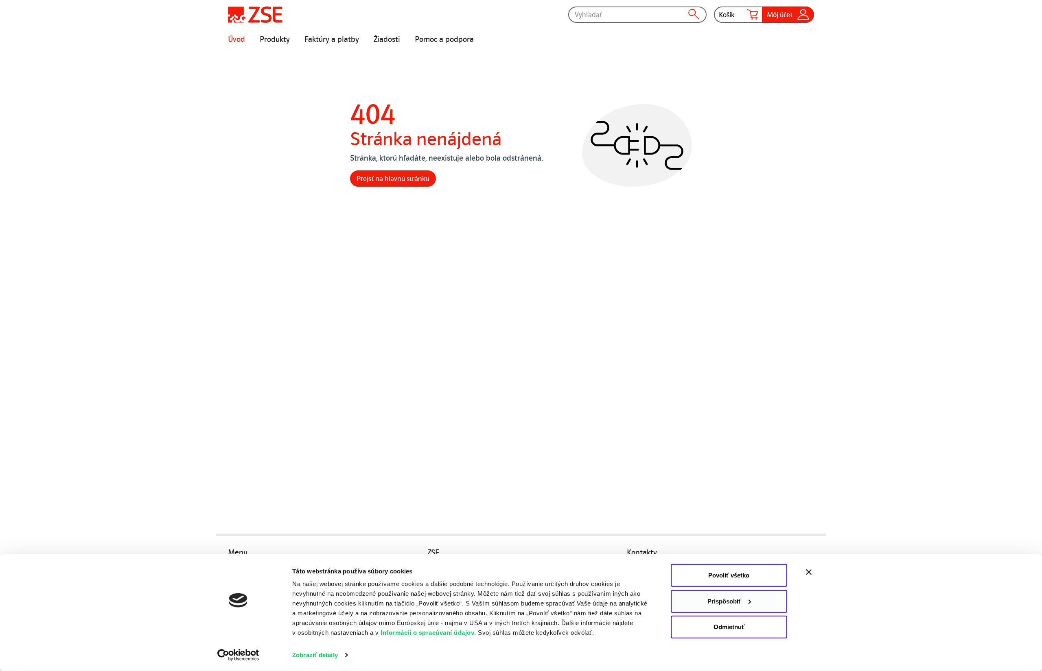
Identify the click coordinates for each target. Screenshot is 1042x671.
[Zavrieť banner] (826, 572)
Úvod (236, 39)
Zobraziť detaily (315, 654)
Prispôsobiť (724, 600)
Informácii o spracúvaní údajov (427, 632)
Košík (727, 15)
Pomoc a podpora (444, 39)
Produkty (275, 39)
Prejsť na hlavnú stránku (393, 178)
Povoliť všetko (728, 575)
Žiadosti (387, 39)
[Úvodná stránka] (255, 15)
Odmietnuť (729, 626)
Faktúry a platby (331, 39)
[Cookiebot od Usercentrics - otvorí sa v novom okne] (238, 655)
